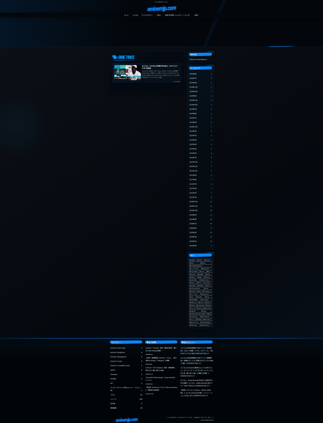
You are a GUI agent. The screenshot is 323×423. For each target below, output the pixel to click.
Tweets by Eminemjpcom (198, 59)
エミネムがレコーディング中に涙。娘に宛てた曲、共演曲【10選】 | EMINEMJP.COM (196, 373)
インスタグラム (172, 417)
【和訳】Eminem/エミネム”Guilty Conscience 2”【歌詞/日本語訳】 (161, 388)
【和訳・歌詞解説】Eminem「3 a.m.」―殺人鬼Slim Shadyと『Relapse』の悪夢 (161, 359)
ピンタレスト (181, 417)
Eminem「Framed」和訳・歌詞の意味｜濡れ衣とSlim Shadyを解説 (161, 349)
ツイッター (190, 417)
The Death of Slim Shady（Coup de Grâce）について (161, 378)
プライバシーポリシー (207, 417)
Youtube (197, 417)
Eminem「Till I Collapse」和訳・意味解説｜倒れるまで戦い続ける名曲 (161, 368)
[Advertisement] (161, 34)
